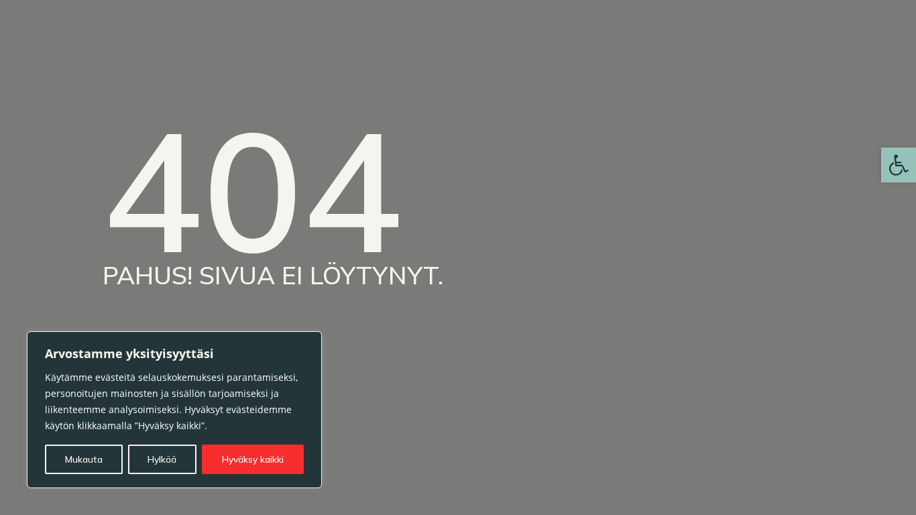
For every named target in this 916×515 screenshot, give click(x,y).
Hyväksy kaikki (253, 459)
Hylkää (162, 459)
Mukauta (84, 459)
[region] (174, 409)
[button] (898, 165)
